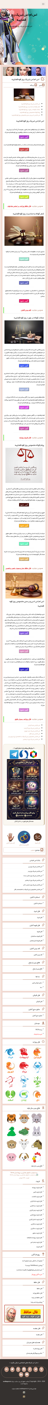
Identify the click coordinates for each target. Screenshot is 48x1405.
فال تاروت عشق (37, 1233)
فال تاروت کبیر (37, 1191)
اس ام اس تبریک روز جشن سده (33, 875)
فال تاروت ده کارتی (36, 1228)
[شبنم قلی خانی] (10, 71)
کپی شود (24, 137)
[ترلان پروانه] (24, 71)
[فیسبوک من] (30, 1369)
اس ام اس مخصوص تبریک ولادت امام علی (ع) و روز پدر (24, 736)
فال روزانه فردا (37, 1348)
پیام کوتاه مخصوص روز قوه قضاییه (30, 112)
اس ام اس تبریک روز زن (35, 866)
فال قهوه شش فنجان (36, 940)
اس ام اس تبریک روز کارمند (32, 728)
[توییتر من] (12, 1369)
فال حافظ (39, 1288)
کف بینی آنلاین (38, 954)
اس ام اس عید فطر (34, 733)
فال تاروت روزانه (37, 1187)
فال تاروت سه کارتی (36, 1205)
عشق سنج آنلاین (37, 1015)
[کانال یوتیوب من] (27, 1374)
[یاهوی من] (41, 1369)
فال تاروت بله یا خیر (36, 1242)
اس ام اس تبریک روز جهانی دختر (32, 884)
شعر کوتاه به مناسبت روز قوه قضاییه (29, 106)
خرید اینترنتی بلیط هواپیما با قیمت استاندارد (29, 1269)
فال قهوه (39, 931)
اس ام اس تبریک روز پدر (35, 871)
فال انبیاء (39, 917)
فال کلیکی (39, 1001)
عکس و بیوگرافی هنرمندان (34, 1353)
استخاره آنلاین (38, 903)
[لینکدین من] (21, 1374)
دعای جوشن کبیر (37, 982)
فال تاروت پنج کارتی (36, 1214)
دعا (41, 987)
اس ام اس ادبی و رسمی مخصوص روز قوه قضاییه (26, 115)
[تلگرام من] (35, 1369)
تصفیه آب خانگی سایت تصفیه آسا (32, 1260)
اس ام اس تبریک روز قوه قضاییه (21, 17)
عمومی (33, 850)
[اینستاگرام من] (24, 1369)
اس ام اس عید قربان (34, 725)
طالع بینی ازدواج (37, 968)
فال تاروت (39, 1246)
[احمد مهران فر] (38, 71)
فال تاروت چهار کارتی (36, 1210)
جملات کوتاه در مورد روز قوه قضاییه (29, 109)
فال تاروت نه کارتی (36, 1223)
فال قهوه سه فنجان (36, 936)
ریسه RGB (39, 1029)
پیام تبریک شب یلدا (36, 1302)
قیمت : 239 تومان (24, 1175)
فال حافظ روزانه (37, 1292)
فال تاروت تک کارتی (36, 1201)
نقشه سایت (15, 1388)
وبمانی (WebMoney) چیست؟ (33, 1265)
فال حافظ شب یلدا (37, 1297)
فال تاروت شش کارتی (35, 1219)
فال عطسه (39, 1334)
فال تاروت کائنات (37, 1196)
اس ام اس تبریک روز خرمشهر (31, 739)
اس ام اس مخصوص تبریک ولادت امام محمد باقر (28, 889)
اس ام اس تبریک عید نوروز (32, 730)
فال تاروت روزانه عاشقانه (34, 1237)
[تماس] (18, 1369)
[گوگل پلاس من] (6, 1369)
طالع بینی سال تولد (36, 1165)
